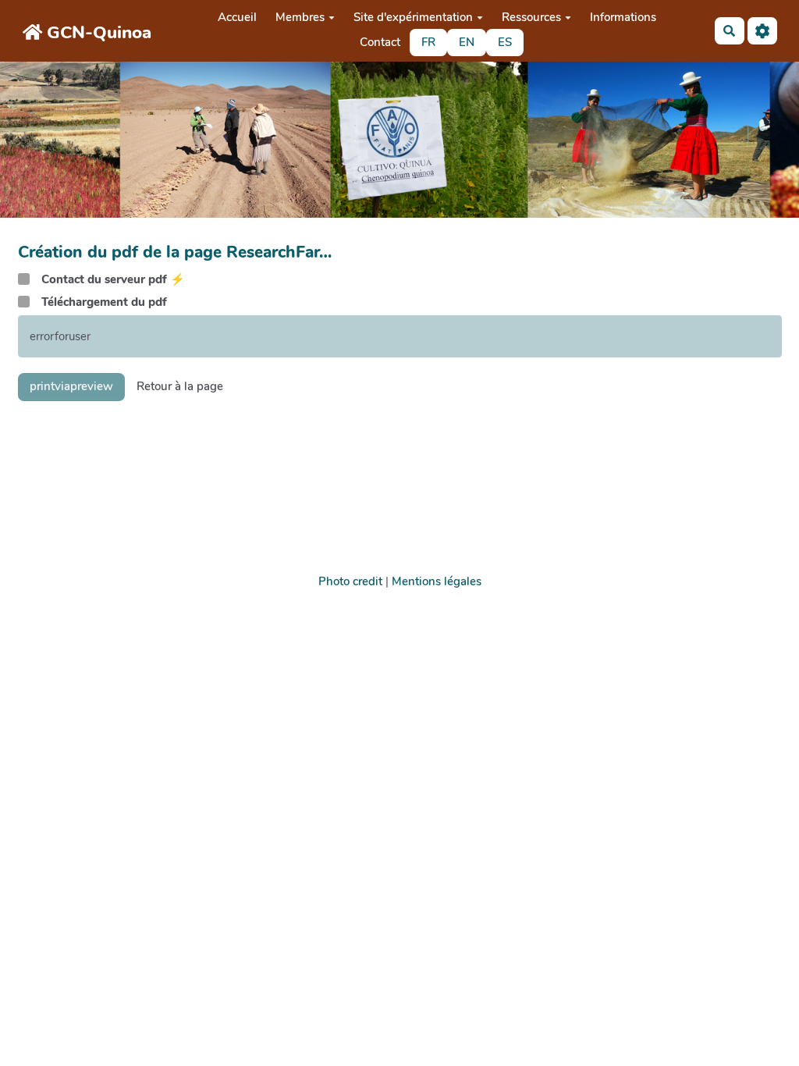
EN (466, 42)
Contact (380, 42)
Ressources (531, 17)
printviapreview (71, 386)
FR (428, 42)
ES (505, 42)
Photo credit (350, 581)
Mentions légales (436, 581)
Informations (623, 17)
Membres (300, 17)
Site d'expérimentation (413, 17)
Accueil (237, 17)
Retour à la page (180, 386)
